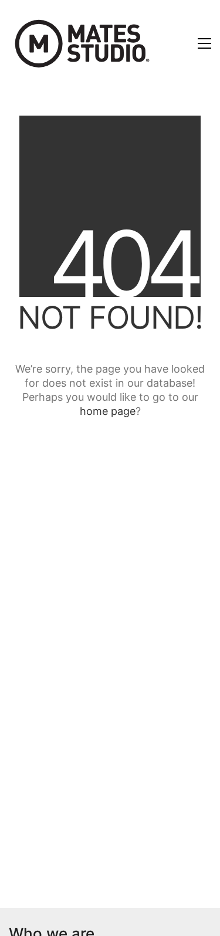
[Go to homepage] (82, 43)
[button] (204, 43)
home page (108, 411)
